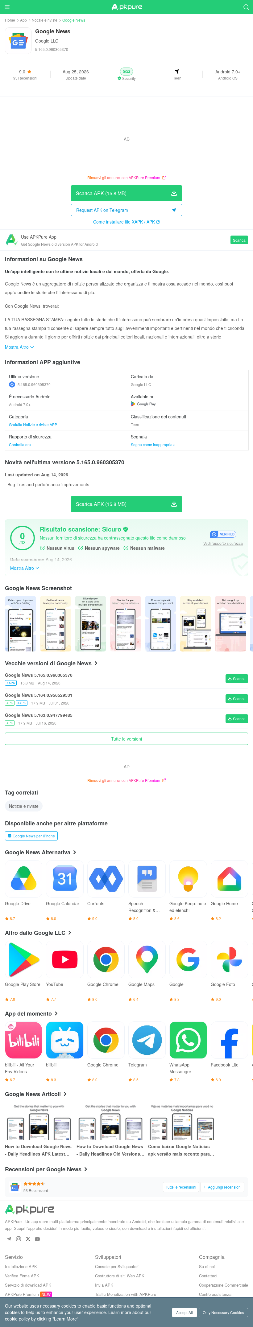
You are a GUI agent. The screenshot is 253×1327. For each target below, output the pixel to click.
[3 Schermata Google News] (125, 623)
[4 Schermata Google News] (160, 623)
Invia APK (104, 1285)
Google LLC (46, 41)
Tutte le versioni (126, 739)
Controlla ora (20, 444)
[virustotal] (125, 529)
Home (10, 20)
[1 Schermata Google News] (55, 623)
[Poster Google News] (20, 623)
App (23, 20)
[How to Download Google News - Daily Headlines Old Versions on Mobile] (110, 1121)
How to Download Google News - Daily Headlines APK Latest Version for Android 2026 (38, 1150)
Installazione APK (21, 1266)
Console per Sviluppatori (117, 1266)
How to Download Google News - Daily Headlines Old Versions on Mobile (110, 1150)
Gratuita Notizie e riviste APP (33, 424)
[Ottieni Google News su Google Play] (143, 403)
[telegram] (9, 1239)
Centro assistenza (215, 1294)
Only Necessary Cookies (223, 1312)
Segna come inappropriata (153, 444)
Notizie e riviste (44, 20)
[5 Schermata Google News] (195, 623)
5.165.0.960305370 (34, 384)
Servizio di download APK (28, 1285)
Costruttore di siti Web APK (119, 1276)
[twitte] (28, 1239)
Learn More (65, 1319)
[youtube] (37, 1239)
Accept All (184, 1312)
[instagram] (18, 1239)
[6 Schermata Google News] (230, 623)
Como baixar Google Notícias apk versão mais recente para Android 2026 (179, 1150)
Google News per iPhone (34, 835)
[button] (126, 74)
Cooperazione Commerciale (223, 1285)
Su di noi (207, 1266)
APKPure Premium (22, 1294)
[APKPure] (126, 7)
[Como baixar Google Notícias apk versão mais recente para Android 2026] (182, 1121)
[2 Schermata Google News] (90, 623)
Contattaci (208, 1276)
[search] (246, 7)
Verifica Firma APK (22, 1276)
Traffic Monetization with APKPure (125, 1294)
